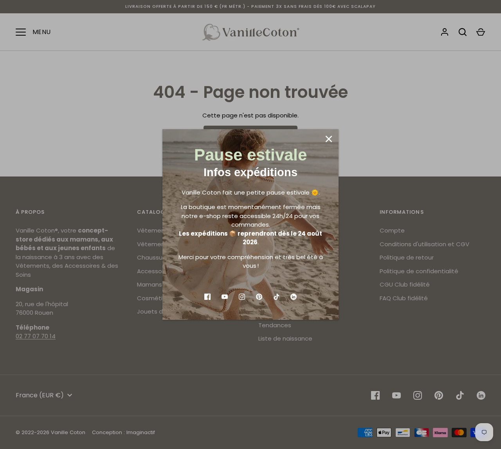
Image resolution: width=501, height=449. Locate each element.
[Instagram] (241, 296)
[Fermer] (328, 139)
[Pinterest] (259, 296)
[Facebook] (207, 296)
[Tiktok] (276, 296)
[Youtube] (224, 296)
